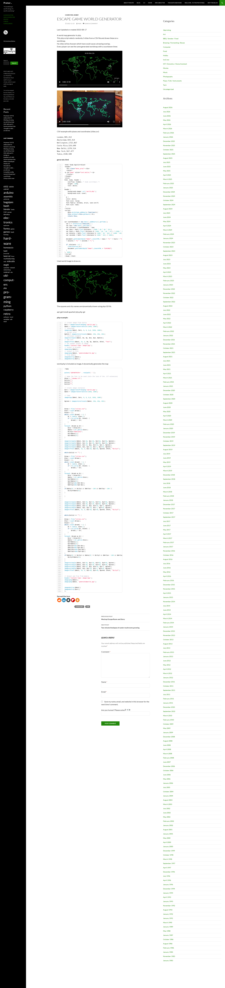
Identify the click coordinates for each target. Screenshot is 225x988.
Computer (69, 15)
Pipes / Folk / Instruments (172, 81)
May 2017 (166, 530)
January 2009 (168, 732)
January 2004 (168, 796)
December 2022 (169, 289)
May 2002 (166, 817)
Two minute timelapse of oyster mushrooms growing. (120, 626)
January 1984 (168, 952)
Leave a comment (91, 23)
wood (5, 321)
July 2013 (166, 648)
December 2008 (169, 737)
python (7, 305)
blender (7, 209)
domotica (7, 214)
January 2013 (168, 656)
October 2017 (168, 513)
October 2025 (168, 150)
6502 (6, 186)
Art (164, 34)
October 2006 (168, 770)
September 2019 (169, 445)
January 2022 (168, 335)
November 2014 (169, 602)
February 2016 (168, 580)
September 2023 (169, 251)
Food (165, 51)
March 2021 (167, 378)
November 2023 (169, 243)
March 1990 (167, 922)
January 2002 (168, 825)
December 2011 (169, 682)
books (13, 209)
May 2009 (166, 728)
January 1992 (168, 914)
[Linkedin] (64, 600)
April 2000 (167, 842)
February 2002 (168, 821)
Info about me (160, 3)
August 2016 (167, 559)
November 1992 (169, 906)
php (88, 606)
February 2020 (168, 424)
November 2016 (169, 551)
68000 (11, 187)
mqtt (6, 264)
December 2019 (169, 433)
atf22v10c (6, 199)
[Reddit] (59, 600)
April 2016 (167, 576)
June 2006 (167, 775)
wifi (11, 319)
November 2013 (169, 635)
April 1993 (167, 897)
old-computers (9, 280)
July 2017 (166, 521)
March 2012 (167, 673)
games (7, 232)
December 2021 (169, 340)
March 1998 (167, 859)
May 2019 (166, 462)
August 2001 (167, 830)
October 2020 (168, 395)
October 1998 (168, 855)
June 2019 (167, 458)
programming (8, 297)
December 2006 (169, 766)
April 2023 (167, 272)
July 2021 (166, 361)
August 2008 (167, 741)
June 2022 (167, 314)
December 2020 (169, 390)
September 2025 (169, 154)
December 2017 (169, 504)
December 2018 (169, 475)
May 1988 (166, 931)
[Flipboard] (73, 600)
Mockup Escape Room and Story (113, 618)
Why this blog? (213, 3)
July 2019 (166, 454)
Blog (138, 3)
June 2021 (167, 365)
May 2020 (166, 411)
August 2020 (167, 403)
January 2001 (168, 834)
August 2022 (167, 306)
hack (12, 232)
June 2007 (167, 762)
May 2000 (166, 838)
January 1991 (168, 918)
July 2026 (166, 112)
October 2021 (168, 348)
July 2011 (166, 694)
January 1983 (168, 960)
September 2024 (169, 205)
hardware (8, 240)
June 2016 (167, 568)
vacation (6, 319)
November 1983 (169, 956)
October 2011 (168, 686)
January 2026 (168, 137)
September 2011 (169, 690)
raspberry (8, 309)
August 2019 (167, 449)
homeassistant (9, 249)
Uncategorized (168, 89)
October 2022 (168, 297)
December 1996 (169, 872)
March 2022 (167, 327)
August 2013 (167, 644)
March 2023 (167, 276)
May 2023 (166, 268)
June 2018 (167, 487)
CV (144, 3)
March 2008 (167, 754)
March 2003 (167, 804)
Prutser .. (8, 3)
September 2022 (169, 302)
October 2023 (168, 247)
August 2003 (167, 800)
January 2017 (168, 547)
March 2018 (167, 492)
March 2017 (167, 538)
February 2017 (168, 542)
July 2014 (166, 606)
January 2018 (168, 500)
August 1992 (167, 910)
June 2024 (167, 217)
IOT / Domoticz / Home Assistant (175, 64)
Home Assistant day (9, 126)
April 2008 (167, 749)
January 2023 (168, 285)
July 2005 (166, 787)
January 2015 (168, 597)
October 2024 (168, 200)
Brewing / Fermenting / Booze (174, 43)
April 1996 (167, 880)
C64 (5, 212)
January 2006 (168, 783)
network (12, 267)
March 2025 (167, 179)
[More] (77, 600)
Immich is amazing (9, 147)
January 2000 (168, 846)
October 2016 (168, 555)
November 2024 (169, 196)
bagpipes (8, 202)
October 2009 (168, 724)
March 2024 (167, 230)
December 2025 (169, 141)
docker (9, 212)
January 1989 (168, 927)
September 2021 (169, 352)
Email (104, 692)
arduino (8, 192)
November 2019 (169, 437)
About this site (129, 3)
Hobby (76, 15)
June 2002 (167, 813)
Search (6, 60)
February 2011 (168, 699)
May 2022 (166, 319)
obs (11, 272)
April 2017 (167, 534)
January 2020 (168, 428)
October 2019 (168, 441)
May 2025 (166, 171)
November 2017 (169, 509)
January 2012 (168, 678)
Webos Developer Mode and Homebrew (9, 164)
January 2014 (168, 627)
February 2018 (168, 496)
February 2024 (168, 234)
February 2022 (168, 331)
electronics (8, 220)
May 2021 (166, 369)
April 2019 (167, 466)
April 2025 (167, 175)
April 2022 (167, 323)
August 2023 (167, 255)
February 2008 (168, 758)
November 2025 (169, 145)
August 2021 (167, 357)
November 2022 (169, 293)
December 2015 (169, 585)
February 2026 (168, 133)
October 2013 (168, 640)
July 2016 (166, 564)
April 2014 (167, 614)
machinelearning (9, 259)
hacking (6, 234)
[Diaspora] (68, 600)
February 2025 (168, 183)
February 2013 (168, 652)
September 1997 (169, 863)
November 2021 (169, 344)
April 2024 (167, 226)
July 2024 (166, 213)
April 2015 (167, 593)
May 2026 (166, 120)
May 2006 (166, 779)
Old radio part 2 (8, 124)
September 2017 (169, 517)
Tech (165, 85)
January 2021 (168, 386)
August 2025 (167, 158)
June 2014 (167, 610)
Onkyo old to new (9, 178)
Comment (105, 652)
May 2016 (166, 572)
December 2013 (169, 631)
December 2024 (169, 192)
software (6, 317)
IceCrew (166, 60)
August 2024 (167, 209)
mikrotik (11, 261)
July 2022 (166, 310)
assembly (8, 196)
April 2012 (167, 669)
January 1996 (168, 884)
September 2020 (169, 399)
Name (104, 682)
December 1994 (169, 889)
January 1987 (168, 935)
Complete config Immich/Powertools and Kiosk (9, 174)
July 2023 (166, 259)
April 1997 (167, 868)
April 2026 (167, 124)
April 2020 (167, 416)
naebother (6, 267)
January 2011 (168, 703)
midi (5, 261)
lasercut (7, 256)
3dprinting (167, 30)
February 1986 (168, 948)
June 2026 (167, 116)
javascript (79, 606)
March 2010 (167, 716)
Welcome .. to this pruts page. (195, 3)
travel (11, 317)
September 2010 (169, 711)
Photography (168, 77)
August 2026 (167, 107)
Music (165, 72)
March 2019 (167, 471)
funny (7, 228)
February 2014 (168, 623)
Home (150, 3)
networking (7, 270)
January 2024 (168, 238)
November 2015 (169, 589)
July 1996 (166, 876)
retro (7, 314)
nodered (7, 272)
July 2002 (166, 808)
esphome (6, 225)
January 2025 (168, 188)
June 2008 (167, 745)
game (12, 229)
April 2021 (167, 373)
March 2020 (167, 420)
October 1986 (168, 939)
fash (79, 23)
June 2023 (167, 264)
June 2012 (167, 661)
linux (12, 256)
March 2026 (167, 129)
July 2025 (166, 162)
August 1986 (167, 944)
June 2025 (167, 167)
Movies (165, 68)
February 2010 (168, 720)
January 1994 (168, 893)
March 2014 (167, 618)
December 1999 (169, 851)
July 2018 (166, 483)
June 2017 (167, 525)
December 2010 (169, 707)
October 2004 (168, 792)
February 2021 (168, 382)
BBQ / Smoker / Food (170, 39)
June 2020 (167, 407)
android (6, 189)
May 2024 (166, 221)
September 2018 (169, 479)
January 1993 (168, 901)
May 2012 (166, 665)
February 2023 (168, 281)
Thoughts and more (175, 3)
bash (6, 205)
